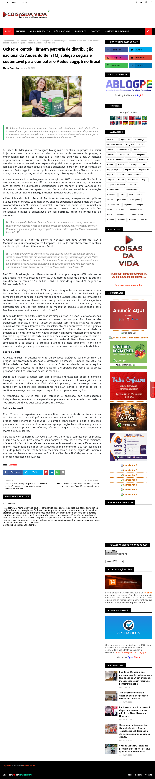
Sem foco (20, 41)
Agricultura (125, 139)
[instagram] (146, 2)
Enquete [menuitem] (20, 31)
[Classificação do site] (123, 588)
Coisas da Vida (29, 766)
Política (110, 200)
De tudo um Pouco (114, 160)
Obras (122, 195)
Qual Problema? (113, 205)
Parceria (14, 2)
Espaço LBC (130, 170)
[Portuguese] (144, 119)
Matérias (132, 185)
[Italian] (138, 124)
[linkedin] (140, 65)
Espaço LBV (144, 170)
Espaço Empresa (114, 170)
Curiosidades (124, 154)
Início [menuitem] (8, 31)
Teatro (109, 215)
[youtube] (140, 57)
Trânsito (121, 220)
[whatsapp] (150, 2)
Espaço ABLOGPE (138, 165)
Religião (140, 205)
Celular (141, 144)
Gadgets (110, 180)
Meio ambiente (132, 190)
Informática (133, 180)
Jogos (144, 180)
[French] (119, 124)
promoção (121, 200)
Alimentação (139, 139)
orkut (131, 195)
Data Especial (139, 154)
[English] (113, 124)
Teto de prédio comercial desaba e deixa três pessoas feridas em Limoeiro (133, 695)
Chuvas (110, 149)
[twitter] (141, 2)
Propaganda (135, 200)
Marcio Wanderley (11, 68)
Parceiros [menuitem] (80, 31)
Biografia (130, 144)
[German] (126, 124)
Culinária (110, 154)
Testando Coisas (136, 215)
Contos (136, 149)
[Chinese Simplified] (132, 119)
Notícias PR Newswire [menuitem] (117, 31)
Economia (131, 160)
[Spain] (132, 124)
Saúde (109, 210)
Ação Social (112, 139)
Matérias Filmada (114, 190)
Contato (24, 2)
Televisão (120, 215)
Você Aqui (144, 220)
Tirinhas (110, 220)
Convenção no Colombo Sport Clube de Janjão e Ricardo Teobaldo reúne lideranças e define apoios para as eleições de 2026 (134, 731)
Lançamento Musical (116, 185)
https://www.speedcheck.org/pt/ (130, 652)
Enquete (110, 165)
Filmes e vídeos (135, 175)
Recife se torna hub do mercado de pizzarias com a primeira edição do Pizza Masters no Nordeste (135, 712)
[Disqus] (52, 634)
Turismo (132, 220)
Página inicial (8, 41)
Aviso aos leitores (114, 144)
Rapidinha (128, 205)
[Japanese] (126, 119)
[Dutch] (144, 124)
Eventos (120, 175)
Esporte (110, 175)
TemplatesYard (25, 775)
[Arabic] (113, 119)
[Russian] (138, 119)
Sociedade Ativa (135, 210)
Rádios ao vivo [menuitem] (62, 31)
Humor (121, 180)
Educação (143, 160)
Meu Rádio (111, 195)
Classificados (123, 149)
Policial (140, 195)
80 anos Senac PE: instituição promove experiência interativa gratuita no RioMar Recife (134, 749)
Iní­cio (5, 2)
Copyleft (6, 766)
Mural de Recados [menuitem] (40, 31)
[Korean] (119, 119)
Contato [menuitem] (95, 31)
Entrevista (122, 165)
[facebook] (136, 2)
